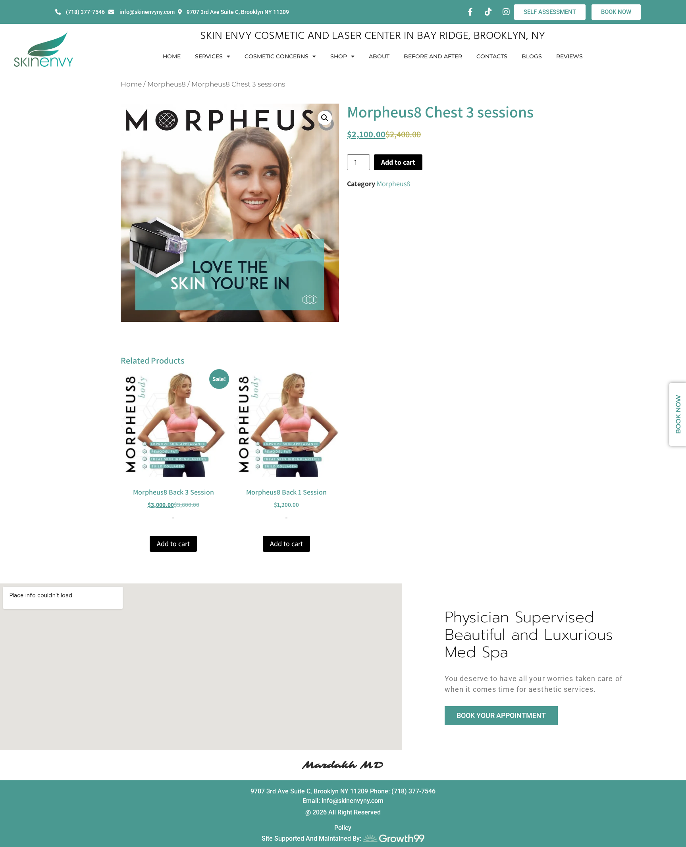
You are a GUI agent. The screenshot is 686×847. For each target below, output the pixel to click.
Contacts (491, 56)
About (379, 56)
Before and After (433, 56)
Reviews (569, 56)
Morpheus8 (166, 84)
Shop (338, 56)
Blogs (532, 56)
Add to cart (398, 162)
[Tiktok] (488, 12)
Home (172, 56)
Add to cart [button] (173, 543)
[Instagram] (506, 12)
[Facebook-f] (470, 12)
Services (209, 56)
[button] (325, 118)
